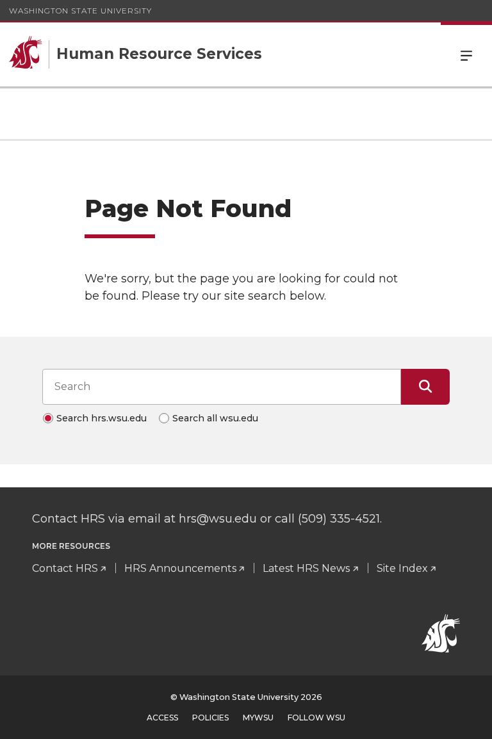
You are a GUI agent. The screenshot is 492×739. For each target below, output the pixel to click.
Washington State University (80, 10)
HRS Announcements (180, 568)
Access (162, 717)
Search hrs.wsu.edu (101, 418)
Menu (466, 54)
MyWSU (258, 717)
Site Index (402, 568)
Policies (210, 717)
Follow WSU (316, 717)
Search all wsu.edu (215, 418)
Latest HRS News (306, 568)
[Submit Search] (425, 387)
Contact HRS (65, 568)
